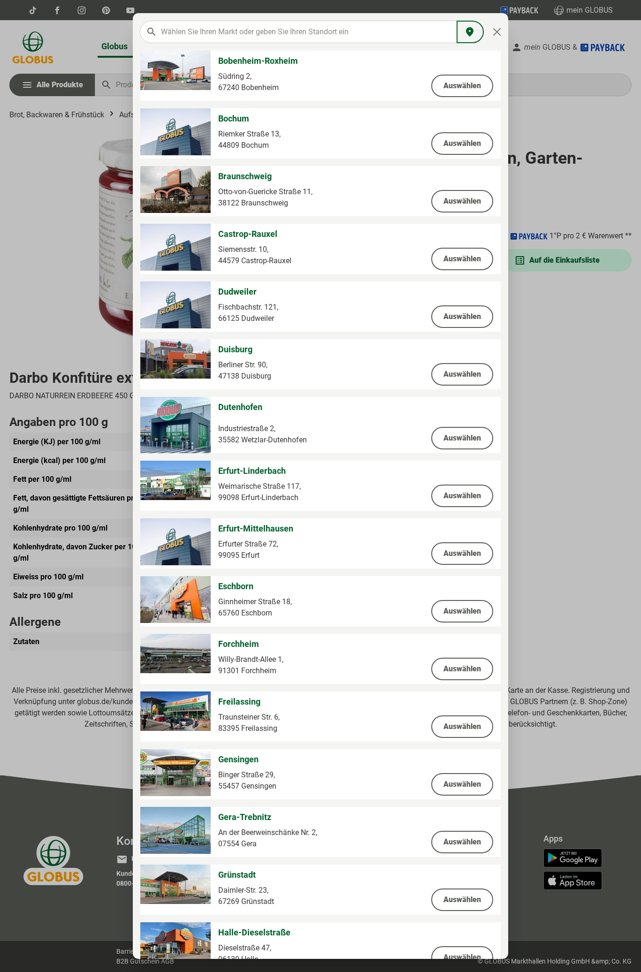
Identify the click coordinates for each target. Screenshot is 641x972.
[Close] (497, 32)
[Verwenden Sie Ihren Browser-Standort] (470, 32)
